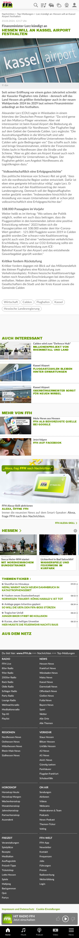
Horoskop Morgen (11, 797)
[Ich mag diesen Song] (58, 919)
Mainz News (46, 677)
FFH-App (44, 843)
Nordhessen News (11, 737)
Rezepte (6, 852)
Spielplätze (7, 847)
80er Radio (7, 668)
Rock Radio (7, 682)
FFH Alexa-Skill (65, 523)
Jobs (42, 861)
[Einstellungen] (22, 531)
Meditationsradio (10, 709)
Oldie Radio (8, 687)
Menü (71, 935)
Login (42, 884)
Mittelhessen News (12, 746)
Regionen (8, 732)
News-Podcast (47, 820)
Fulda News (46, 700)
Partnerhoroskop (10, 815)
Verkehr (45, 732)
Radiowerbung (47, 875)
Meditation (7, 856)
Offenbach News (48, 691)
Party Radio (8, 696)
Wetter (59, 3)
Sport (42, 709)
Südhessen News (11, 755)
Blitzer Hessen (47, 742)
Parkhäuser (45, 769)
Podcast (39, 935)
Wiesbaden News (49, 673)
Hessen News (47, 664)
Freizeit (7, 838)
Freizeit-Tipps (9, 866)
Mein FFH (74, 3)
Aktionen (44, 797)
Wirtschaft (11, 302)
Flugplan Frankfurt (49, 774)
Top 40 (5, 714)
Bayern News (46, 705)
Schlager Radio (9, 691)
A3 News (44, 751)
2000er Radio (9, 677)
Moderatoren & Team (51, 811)
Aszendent (7, 820)
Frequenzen (46, 856)
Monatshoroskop (10, 806)
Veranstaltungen (10, 843)
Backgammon (9, 888)
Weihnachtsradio (10, 705)
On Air (44, 787)
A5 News (44, 755)
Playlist (43, 3)
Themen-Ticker (15, 579)
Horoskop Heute (10, 792)
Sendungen (45, 792)
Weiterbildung (47, 879)
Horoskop (9, 787)
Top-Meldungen (25, 14)
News (43, 659)
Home (7, 935)
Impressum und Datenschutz (18, 909)
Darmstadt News (48, 687)
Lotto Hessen (9, 875)
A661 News (46, 760)
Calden (27, 302)
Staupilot (51, 3)
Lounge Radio (9, 700)
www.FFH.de (24, 653)
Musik (23, 935)
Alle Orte (44, 719)
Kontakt (44, 852)
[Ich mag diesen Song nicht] (72, 919)
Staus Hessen (47, 737)
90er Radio (7, 673)
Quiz (4, 893)
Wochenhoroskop (11, 801)
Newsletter (45, 847)
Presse (43, 870)
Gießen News (47, 696)
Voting (43, 829)
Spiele (5, 879)
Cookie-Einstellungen (48, 909)
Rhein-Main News (11, 751)
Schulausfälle (46, 778)
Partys (5, 898)
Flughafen (43, 302)
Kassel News (46, 682)
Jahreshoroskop (10, 811)
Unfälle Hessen (47, 746)
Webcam (66, 3)
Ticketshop (7, 870)
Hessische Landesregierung (22, 308)
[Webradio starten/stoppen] (65, 919)
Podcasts (44, 815)
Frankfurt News (48, 668)
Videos (43, 801)
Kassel (58, 302)
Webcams (45, 806)
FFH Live (6, 664)
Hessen (10, 530)
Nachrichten (8, 14)
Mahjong (6, 884)
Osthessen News (11, 742)
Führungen (45, 866)
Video (55, 935)
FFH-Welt (46, 838)
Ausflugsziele (9, 861)
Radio (6, 659)
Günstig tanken (47, 765)
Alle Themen (46, 723)
